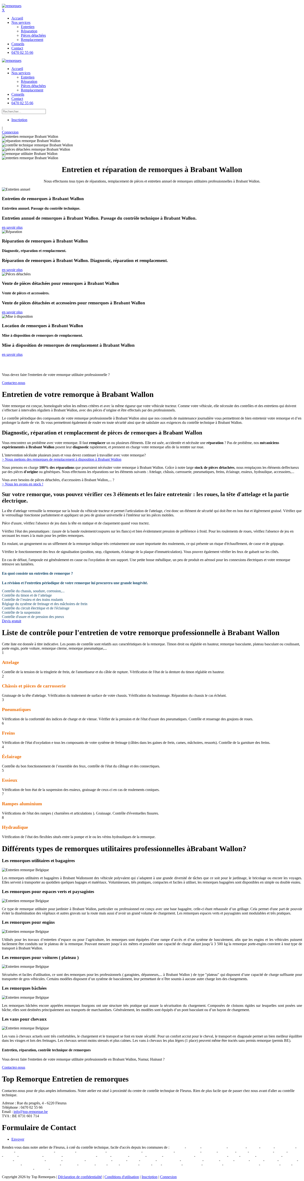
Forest (113, 1164)
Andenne (53, 1160)
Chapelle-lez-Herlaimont (34, 1152)
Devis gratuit (11, 621)
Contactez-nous (13, 383)
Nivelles (193, 1147)
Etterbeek (86, 1164)
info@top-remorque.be (31, 1112)
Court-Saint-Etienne (211, 1156)
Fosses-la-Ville (261, 1152)
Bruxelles (69, 1164)
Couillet (294, 1152)
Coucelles (119, 1156)
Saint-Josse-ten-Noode (241, 1164)
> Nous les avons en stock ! (22, 484)
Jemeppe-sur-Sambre (79, 1156)
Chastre (256, 1160)
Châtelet (10, 1156)
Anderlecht (287, 1160)
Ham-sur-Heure (187, 1152)
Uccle (285, 1164)
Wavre (133, 1160)
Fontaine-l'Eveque (90, 1152)
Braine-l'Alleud (268, 1156)
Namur (253, 1147)
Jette (156, 1164)
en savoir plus (12, 227)
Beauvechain (191, 1160)
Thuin (233, 1156)
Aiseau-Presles (30, 1156)
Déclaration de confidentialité (80, 1177)
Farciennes (52, 1156)
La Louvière (285, 1147)
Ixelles (145, 1164)
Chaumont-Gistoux (29, 1160)
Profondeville (73, 1160)
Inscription (19, 120)
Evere (101, 1164)
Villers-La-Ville (214, 1147)
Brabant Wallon (98, 1160)
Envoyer (17, 1139)
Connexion (10, 132)
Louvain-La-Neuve (178, 1156)
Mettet (242, 1152)
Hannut (226, 1160)
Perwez (270, 1160)
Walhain (241, 1160)
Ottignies (154, 1156)
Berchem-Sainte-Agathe (41, 1164)
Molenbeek (192, 1164)
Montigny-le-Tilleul (158, 1152)
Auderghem (11, 1164)
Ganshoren (129, 1164)
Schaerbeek (269, 1164)
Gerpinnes (226, 1152)
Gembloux (237, 1147)
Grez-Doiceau (168, 1160)
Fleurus (7, 1152)
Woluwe (41, 1169)
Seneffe (267, 1147)
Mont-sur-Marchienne (124, 1152)
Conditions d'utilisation (121, 1177)
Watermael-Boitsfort (17, 1169)
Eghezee (247, 1156)
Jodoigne (211, 1160)
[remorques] (11, 6)
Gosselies (137, 1156)
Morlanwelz (65, 1152)
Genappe (177, 1147)
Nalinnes (209, 1152)
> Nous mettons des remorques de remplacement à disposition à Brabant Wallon (61, 459)
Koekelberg (171, 1164)
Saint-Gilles (212, 1164)
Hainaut (119, 1160)
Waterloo (148, 1160)
